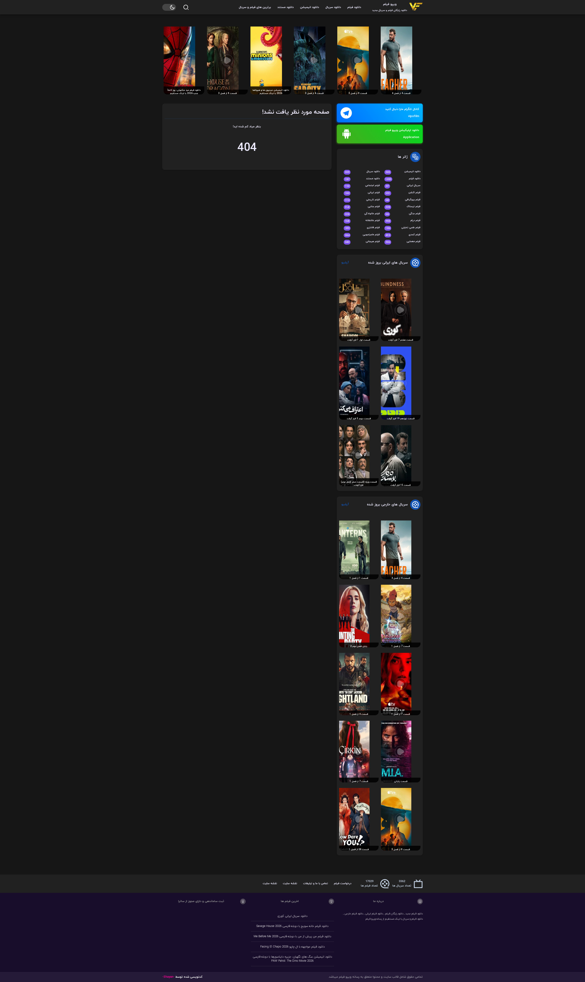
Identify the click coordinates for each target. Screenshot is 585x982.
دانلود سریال (333, 7)
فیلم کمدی (403, 235)
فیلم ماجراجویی (362, 235)
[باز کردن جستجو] (186, 7)
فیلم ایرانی (362, 193)
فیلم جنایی (362, 207)
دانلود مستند (285, 7)
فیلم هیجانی (362, 242)
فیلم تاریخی (362, 200)
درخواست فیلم (342, 883)
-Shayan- (168, 977)
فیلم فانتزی (362, 228)
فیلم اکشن (403, 193)
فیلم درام (403, 221)
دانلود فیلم (354, 7)
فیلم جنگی (403, 214)
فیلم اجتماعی (362, 186)
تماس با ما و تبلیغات (315, 883)
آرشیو (345, 263)
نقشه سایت (290, 883)
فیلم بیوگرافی (403, 200)
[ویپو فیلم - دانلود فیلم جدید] (416, 7)
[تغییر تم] (169, 7)
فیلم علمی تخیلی (403, 228)
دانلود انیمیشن (309, 7)
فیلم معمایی (403, 242)
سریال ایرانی (403, 186)
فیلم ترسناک (403, 207)
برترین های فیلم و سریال (255, 7)
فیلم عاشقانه (362, 221)
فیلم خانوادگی (362, 214)
